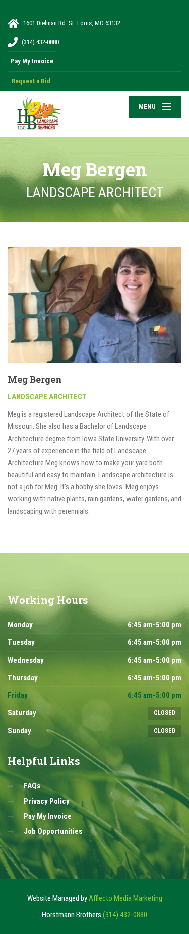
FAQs (32, 786)
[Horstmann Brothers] (51, 114)
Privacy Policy (47, 801)
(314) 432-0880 (125, 914)
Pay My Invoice (48, 816)
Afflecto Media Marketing (125, 898)
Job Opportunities (53, 831)
